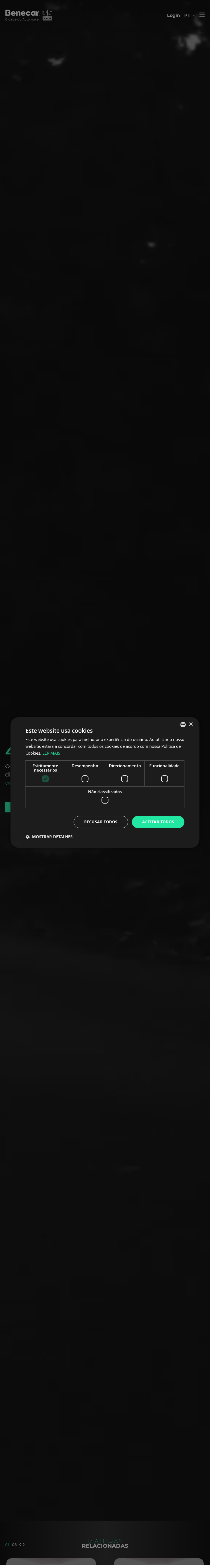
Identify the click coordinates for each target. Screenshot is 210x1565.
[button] (48, 837)
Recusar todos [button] (100, 821)
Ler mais (51, 753)
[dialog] (104, 782)
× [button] (191, 724)
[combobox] (183, 724)
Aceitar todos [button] (158, 821)
